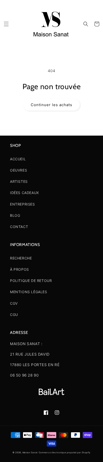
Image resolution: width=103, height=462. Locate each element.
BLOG (15, 215)
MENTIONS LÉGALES (28, 292)
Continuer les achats (51, 104)
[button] (6, 23)
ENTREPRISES (22, 204)
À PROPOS (19, 269)
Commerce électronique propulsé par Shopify (64, 452)
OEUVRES (18, 170)
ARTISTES (19, 181)
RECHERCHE (21, 258)
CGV (14, 303)
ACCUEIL (18, 159)
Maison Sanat (30, 452)
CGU (14, 314)
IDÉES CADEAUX (24, 193)
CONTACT (19, 227)
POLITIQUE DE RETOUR (31, 280)
